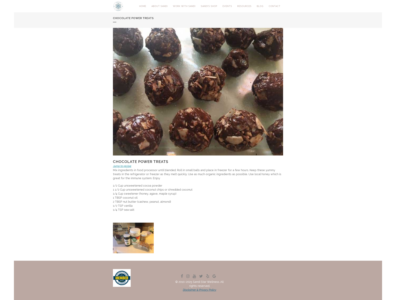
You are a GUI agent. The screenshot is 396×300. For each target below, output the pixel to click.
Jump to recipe (122, 166)
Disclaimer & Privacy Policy (199, 289)
